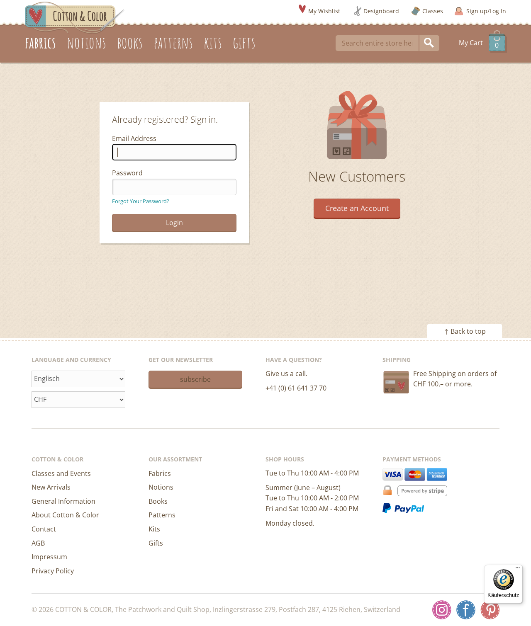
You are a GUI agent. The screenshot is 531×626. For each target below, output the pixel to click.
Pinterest (489, 609)
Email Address (134, 138)
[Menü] (518, 570)
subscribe (195, 379)
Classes (432, 11)
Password (127, 172)
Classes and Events (61, 473)
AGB (38, 543)
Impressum (49, 556)
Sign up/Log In (486, 11)
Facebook (465, 609)
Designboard (381, 11)
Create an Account (357, 208)
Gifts (156, 543)
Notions (161, 487)
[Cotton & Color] (74, 17)
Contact (44, 529)
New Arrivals (51, 487)
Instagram (441, 609)
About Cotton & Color (65, 514)
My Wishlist (324, 11)
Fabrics (160, 473)
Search (429, 43)
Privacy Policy (53, 570)
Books (158, 501)
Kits (154, 529)
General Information (63, 501)
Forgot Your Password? (140, 201)
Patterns (162, 514)
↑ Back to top (465, 331)
